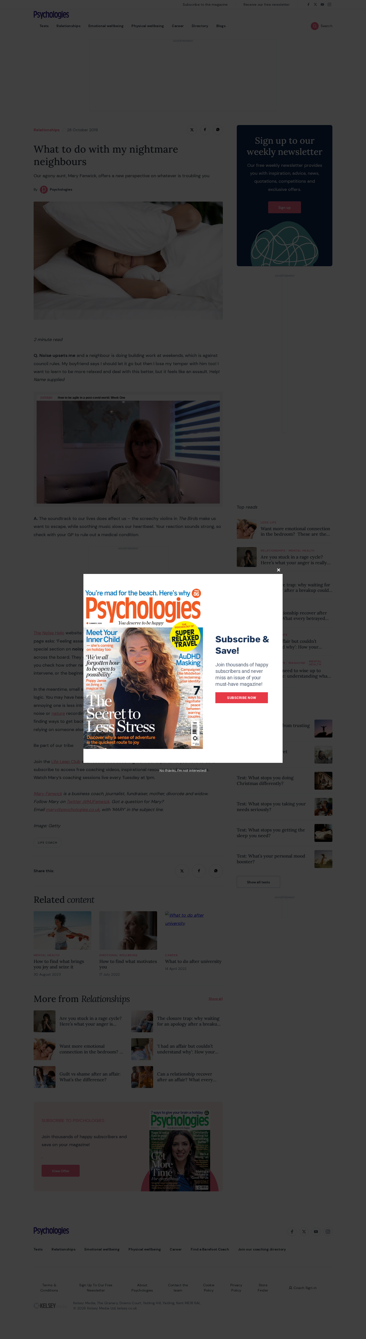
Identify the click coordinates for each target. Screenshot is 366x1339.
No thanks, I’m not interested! (183, 770)
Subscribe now (241, 698)
